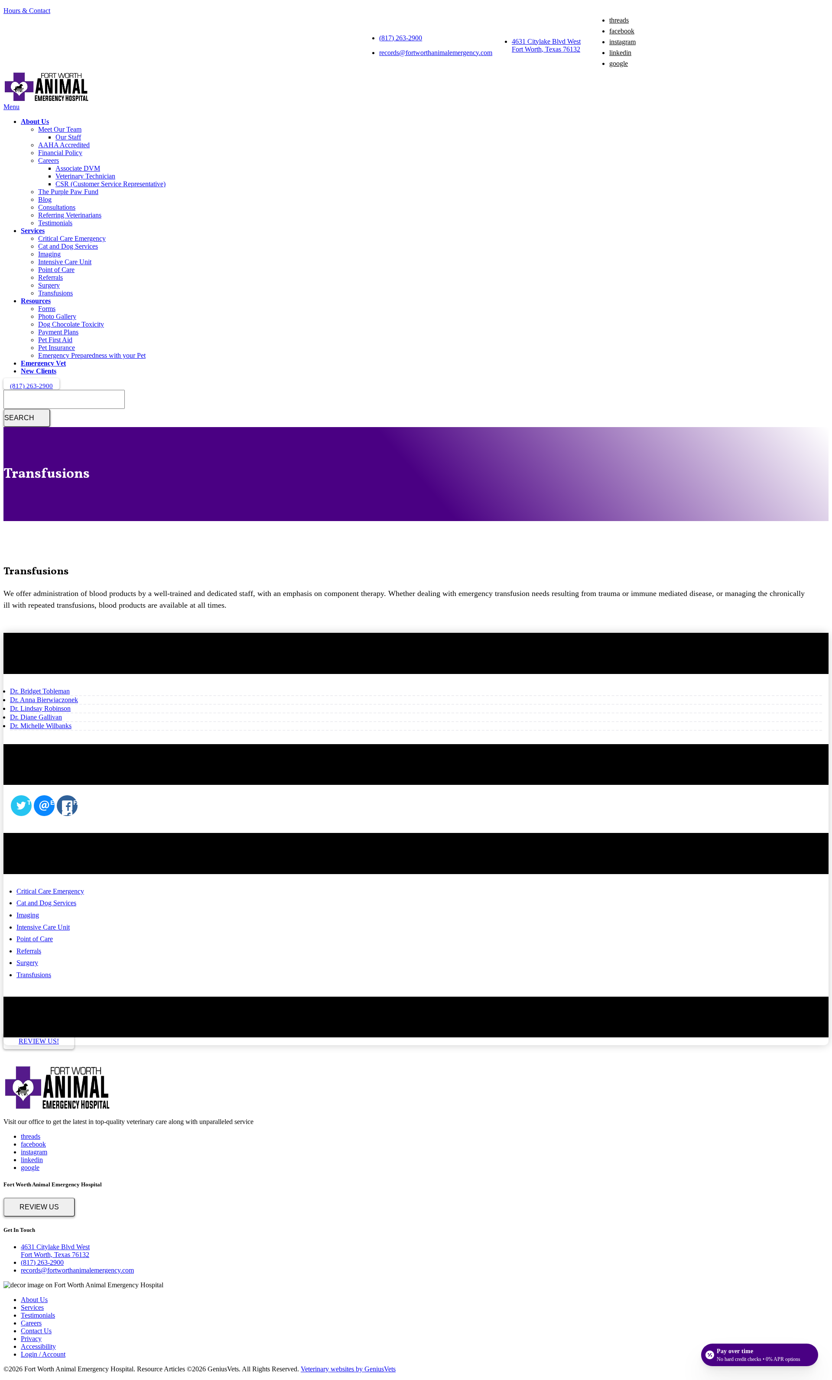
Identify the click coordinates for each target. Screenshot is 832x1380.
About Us (35, 121)
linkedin (620, 52)
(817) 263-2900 (400, 38)
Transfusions (55, 293)
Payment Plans (58, 332)
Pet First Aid (55, 339)
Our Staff (68, 137)
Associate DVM (77, 168)
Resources (36, 301)
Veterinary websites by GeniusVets (348, 1369)
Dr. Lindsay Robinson (40, 708)
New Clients (38, 371)
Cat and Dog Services (68, 246)
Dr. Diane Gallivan (36, 717)
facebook (621, 31)
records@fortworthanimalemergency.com (435, 52)
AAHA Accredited (64, 145)
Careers (48, 160)
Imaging (49, 254)
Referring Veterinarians (69, 215)
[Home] (46, 99)
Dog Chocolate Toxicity (71, 324)
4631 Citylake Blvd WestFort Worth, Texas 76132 (546, 45)
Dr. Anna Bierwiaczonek (44, 699)
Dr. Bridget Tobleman (40, 691)
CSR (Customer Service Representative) (110, 184)
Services (33, 230)
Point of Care (56, 269)
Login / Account (43, 1354)
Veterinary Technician (85, 176)
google (618, 63)
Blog (45, 199)
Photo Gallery (57, 316)
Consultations (56, 207)
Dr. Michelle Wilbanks (41, 725)
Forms (46, 308)
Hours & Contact (26, 10)
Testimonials (55, 223)
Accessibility (38, 1346)
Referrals (50, 277)
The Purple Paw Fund (68, 191)
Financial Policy (60, 152)
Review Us (39, 1207)
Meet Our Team (59, 129)
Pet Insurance (56, 347)
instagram (622, 41)
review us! (39, 1041)
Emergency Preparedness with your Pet (92, 355)
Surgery (49, 285)
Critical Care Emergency (72, 238)
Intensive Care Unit (64, 262)
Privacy (31, 1338)
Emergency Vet (43, 363)
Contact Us (36, 1331)
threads (619, 20)
